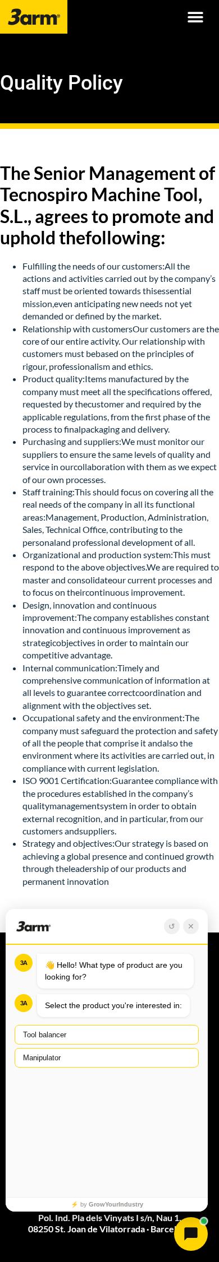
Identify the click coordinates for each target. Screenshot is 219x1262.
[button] (195, 17)
